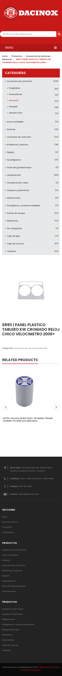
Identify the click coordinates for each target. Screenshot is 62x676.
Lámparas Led (8, 591)
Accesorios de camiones (38, 56)
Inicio (5, 56)
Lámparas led (13, 175)
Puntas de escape (16, 213)
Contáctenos (8, 532)
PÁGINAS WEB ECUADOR (49, 667)
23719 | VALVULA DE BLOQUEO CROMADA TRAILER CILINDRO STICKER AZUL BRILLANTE (27, 419)
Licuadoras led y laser (17, 182)
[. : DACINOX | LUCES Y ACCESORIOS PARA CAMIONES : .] (31, 12)
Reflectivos (12, 220)
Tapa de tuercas (15, 243)
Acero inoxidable (15, 121)
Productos (17, 56)
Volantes (11, 251)
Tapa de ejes (13, 236)
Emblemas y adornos (17, 144)
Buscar (59, 34)
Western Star (15, 112)
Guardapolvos (14, 159)
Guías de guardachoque (19, 167)
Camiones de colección (19, 137)
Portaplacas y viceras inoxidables (23, 205)
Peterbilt (13, 106)
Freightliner (14, 88)
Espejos (10, 152)
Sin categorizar (14, 228)
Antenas (11, 129)
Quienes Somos (9, 522)
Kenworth (7, 59)
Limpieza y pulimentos (18, 190)
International (15, 94)
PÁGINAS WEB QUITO (31, 670)
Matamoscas (13, 197)
